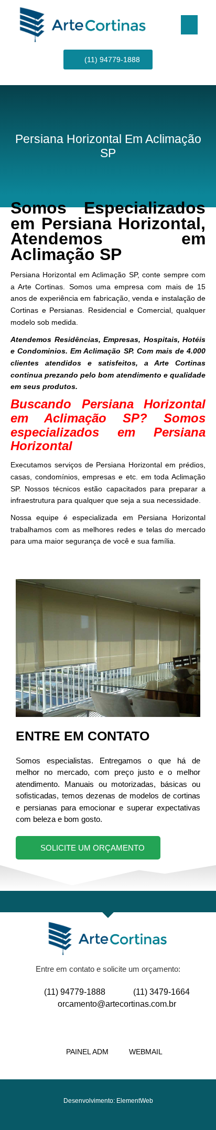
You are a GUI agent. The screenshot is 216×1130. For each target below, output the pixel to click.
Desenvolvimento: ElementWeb (108, 1100)
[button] (189, 25)
